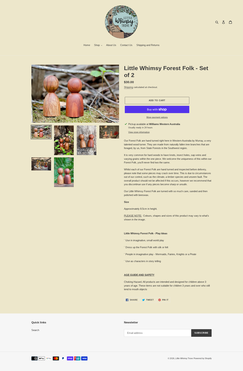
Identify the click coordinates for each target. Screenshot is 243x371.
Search (35, 330)
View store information (139, 132)
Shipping (128, 87)
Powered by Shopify (203, 358)
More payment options (157, 117)
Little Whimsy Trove (184, 358)
